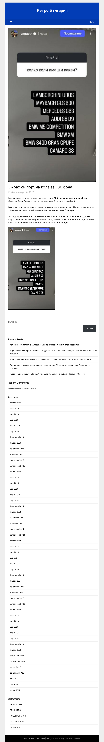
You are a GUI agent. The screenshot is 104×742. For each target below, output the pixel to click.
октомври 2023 (17, 598)
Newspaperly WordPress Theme (66, 738)
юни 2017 (14, 678)
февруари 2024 (17, 575)
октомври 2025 (17, 460)
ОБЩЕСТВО (15, 710)
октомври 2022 (17, 655)
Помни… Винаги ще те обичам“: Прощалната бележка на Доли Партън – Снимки (47, 374)
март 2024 (14, 569)
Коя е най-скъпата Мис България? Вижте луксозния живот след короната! (44, 345)
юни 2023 (14, 621)
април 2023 (15, 632)
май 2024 (14, 558)
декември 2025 (17, 448)
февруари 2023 (17, 644)
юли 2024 (14, 546)
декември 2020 (17, 673)
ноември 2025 (16, 454)
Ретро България (52, 10)
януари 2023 (15, 650)
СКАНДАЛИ (15, 727)
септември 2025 (17, 466)
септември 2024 (17, 535)
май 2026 (14, 420)
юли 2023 (14, 615)
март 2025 (14, 500)
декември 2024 (17, 517)
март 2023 (14, 638)
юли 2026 (14, 408)
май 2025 (14, 489)
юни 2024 (14, 552)
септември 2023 (17, 604)
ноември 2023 (16, 592)
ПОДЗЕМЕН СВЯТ (18, 716)
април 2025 (15, 494)
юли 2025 (14, 477)
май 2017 (14, 684)
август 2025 (15, 471)
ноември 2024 (16, 523)
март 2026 (14, 431)
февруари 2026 (17, 437)
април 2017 (15, 690)
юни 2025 (14, 483)
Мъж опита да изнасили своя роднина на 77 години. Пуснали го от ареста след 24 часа (50, 359)
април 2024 (15, 563)
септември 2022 (17, 661)
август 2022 (15, 667)
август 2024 (15, 540)
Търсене (12, 322)
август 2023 (15, 609)
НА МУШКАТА (16, 704)
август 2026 (15, 402)
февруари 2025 (17, 506)
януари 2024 (15, 581)
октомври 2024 (17, 529)
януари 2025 (15, 512)
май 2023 (14, 627)
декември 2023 (17, 586)
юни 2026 (14, 414)
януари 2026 (15, 443)
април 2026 (15, 425)
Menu (91, 22)
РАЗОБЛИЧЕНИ (17, 721)
